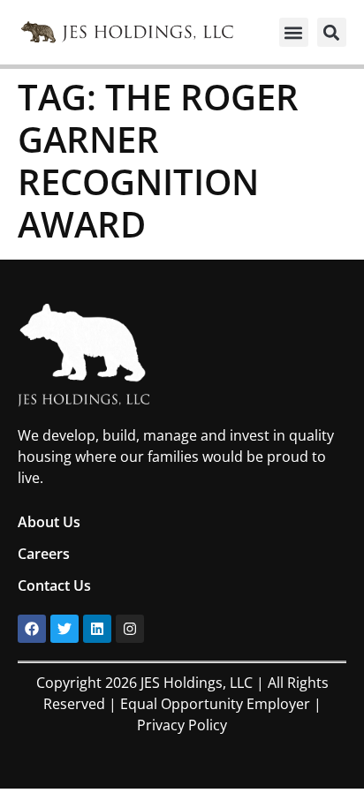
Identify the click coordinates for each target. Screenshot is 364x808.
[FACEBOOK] (32, 629)
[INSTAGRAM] (130, 629)
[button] (293, 32)
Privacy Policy (182, 725)
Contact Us (54, 585)
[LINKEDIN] (97, 629)
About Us (49, 522)
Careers (44, 553)
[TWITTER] (64, 629)
